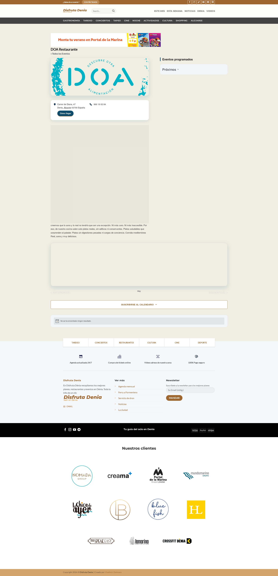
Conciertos (103, 20)
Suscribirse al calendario (137, 304)
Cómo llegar (65, 113)
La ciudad (123, 409)
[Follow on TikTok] (199, 2)
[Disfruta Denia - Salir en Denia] (75, 11)
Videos (210, 11)
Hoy (139, 291)
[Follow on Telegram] (208, 2)
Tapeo (117, 20)
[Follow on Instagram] (194, 2)
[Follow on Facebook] (190, 2)
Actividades (151, 20)
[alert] (139, 321)
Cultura (167, 20)
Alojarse (196, 20)
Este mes (159, 11)
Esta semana (174, 11)
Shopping (182, 20)
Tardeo (88, 20)
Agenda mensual (126, 386)
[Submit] (113, 11)
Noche (136, 20)
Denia (200, 11)
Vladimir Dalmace (113, 572)
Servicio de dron (126, 398)
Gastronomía (71, 20)
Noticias (190, 11)
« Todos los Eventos (60, 53)
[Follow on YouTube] (203, 2)
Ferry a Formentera (127, 392)
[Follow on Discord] (213, 2)
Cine (126, 20)
